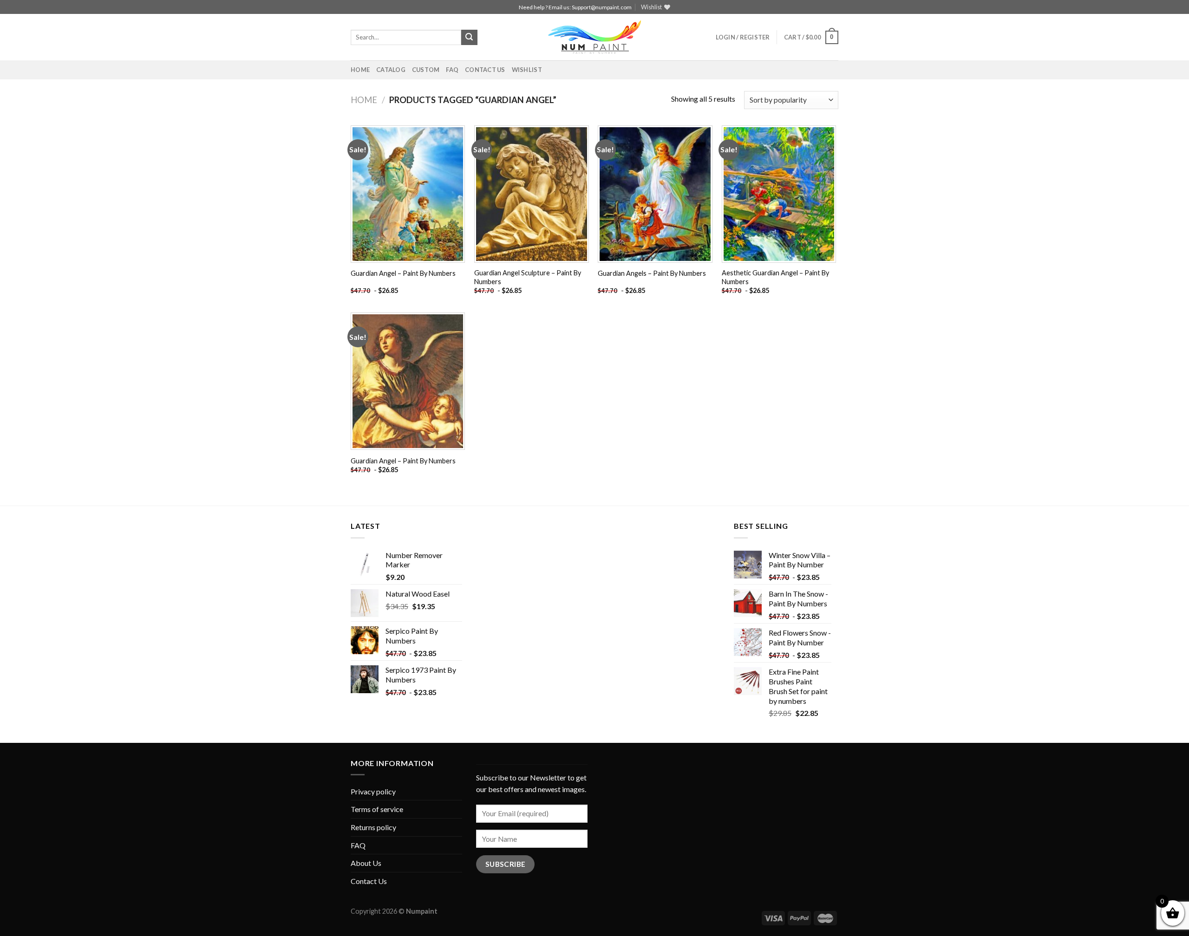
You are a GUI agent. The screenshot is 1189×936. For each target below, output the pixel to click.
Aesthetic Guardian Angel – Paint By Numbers (775, 277)
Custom (426, 69)
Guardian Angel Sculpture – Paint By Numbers (527, 277)
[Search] (469, 38)
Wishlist (527, 69)
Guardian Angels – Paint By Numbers (652, 273)
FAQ (452, 69)
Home (360, 69)
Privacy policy (373, 791)
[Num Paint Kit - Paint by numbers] (594, 37)
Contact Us (485, 69)
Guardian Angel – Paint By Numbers (403, 273)
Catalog (390, 69)
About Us (366, 862)
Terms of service (377, 809)
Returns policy (373, 827)
